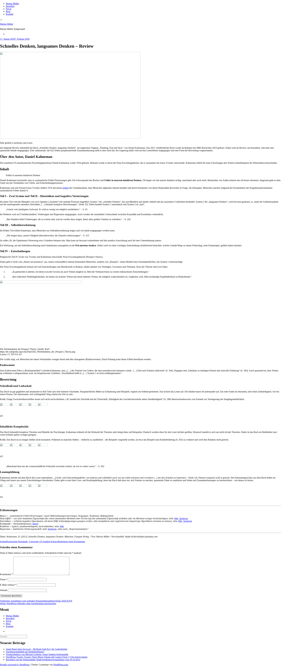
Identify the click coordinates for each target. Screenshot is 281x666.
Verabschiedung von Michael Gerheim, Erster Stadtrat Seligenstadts (37, 654)
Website (3, 590)
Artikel (65, 188)
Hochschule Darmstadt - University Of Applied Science (32, 541)
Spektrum (183, 518)
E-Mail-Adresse (8, 585)
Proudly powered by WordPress (14, 664)
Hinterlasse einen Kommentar (71, 541)
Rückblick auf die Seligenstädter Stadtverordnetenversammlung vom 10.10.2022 (43, 659)
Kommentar (6, 574)
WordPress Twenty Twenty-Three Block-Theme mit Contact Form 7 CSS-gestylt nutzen (46, 657)
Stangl (35, 523)
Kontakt (9, 14)
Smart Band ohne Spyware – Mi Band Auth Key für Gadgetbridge (36, 649)
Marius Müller (12, 3)
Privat (8, 9)
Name (3, 579)
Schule (3, 541)
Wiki (176, 518)
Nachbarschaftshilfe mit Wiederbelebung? (25, 652)
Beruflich (10, 6)
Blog (8, 11)
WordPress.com (60, 664)
